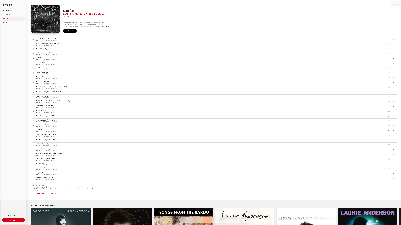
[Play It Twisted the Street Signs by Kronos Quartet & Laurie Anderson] (33, 107)
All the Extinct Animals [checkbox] (43, 125)
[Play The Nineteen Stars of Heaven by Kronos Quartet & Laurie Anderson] (33, 116)
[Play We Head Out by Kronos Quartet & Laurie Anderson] (33, 164)
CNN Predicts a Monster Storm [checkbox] (46, 38)
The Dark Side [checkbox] (40, 77)
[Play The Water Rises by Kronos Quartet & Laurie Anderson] (33, 49)
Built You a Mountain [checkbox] (42, 81)
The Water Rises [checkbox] (41, 48)
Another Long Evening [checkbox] (43, 149)
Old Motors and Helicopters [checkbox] (45, 177)
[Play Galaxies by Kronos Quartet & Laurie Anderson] (33, 59)
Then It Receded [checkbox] (41, 110)
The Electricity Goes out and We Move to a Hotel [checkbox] (51, 86)
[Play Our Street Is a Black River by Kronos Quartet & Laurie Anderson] (33, 54)
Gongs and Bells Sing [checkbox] (42, 173)
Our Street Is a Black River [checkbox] (44, 53)
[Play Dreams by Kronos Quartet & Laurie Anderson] (33, 68)
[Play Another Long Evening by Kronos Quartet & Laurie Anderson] (33, 150)
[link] (43, 205)
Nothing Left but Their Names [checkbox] (45, 120)
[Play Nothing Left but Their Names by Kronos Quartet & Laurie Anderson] (33, 121)
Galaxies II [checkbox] (39, 129)
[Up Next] (242, 220)
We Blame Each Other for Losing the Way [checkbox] (49, 144)
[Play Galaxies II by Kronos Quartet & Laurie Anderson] (33, 130)
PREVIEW (389, 39)
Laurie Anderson (73, 13)
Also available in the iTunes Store (43, 193)
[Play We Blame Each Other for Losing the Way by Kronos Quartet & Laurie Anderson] (33, 145)
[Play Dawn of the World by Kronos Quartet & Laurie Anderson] (33, 97)
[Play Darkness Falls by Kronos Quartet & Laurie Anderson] (33, 63)
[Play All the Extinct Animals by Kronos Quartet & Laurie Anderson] (33, 126)
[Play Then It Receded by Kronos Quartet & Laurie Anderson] (33, 111)
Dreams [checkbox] (38, 67)
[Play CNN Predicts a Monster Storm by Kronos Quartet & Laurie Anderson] (33, 39)
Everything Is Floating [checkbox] (43, 168)
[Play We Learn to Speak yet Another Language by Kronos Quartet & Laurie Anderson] (33, 92)
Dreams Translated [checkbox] (42, 72)
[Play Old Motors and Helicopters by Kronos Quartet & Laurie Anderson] (33, 178)
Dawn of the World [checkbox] (42, 96)
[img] (7, 5)
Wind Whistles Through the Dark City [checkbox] (48, 43)
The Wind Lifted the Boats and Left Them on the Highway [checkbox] (54, 101)
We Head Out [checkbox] (40, 163)
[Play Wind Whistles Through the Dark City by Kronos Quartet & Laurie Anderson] (33, 44)
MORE (107, 26)
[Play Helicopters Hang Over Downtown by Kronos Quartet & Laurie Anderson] (33, 159)
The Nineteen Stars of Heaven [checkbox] (45, 115)
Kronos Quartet (95, 13)
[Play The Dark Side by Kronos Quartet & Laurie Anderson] (33, 78)
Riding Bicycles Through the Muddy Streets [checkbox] (50, 153)
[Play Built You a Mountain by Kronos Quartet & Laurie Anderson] (33, 83)
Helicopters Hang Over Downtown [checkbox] (47, 158)
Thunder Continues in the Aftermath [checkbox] (47, 139)
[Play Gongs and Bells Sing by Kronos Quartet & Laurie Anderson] (33, 174)
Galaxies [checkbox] (38, 58)
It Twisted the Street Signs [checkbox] (44, 105)
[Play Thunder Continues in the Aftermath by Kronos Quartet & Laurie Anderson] (33, 140)
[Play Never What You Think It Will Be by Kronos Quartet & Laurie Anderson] (33, 135)
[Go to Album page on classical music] (393, 3)
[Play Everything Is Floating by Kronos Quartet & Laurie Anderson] (33, 169)
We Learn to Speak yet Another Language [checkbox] (49, 91)
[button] (13, 10)
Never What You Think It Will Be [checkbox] (46, 134)
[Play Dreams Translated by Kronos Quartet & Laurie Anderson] (33, 73)
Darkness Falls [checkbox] (40, 62)
